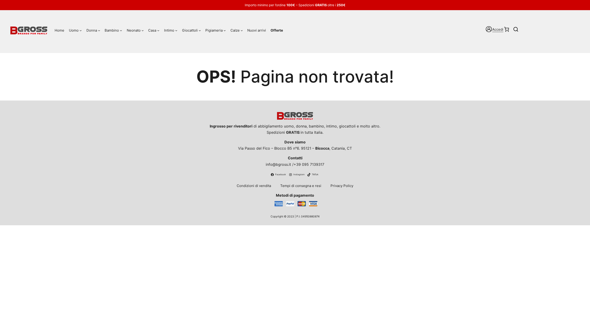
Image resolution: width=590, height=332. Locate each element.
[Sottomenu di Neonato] (143, 30)
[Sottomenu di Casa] (158, 30)
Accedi (497, 29)
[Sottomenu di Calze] (242, 30)
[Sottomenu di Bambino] (121, 30)
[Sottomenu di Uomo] (81, 30)
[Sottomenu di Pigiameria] (225, 30)
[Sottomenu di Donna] (99, 30)
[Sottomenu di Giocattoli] (200, 30)
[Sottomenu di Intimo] (176, 30)
